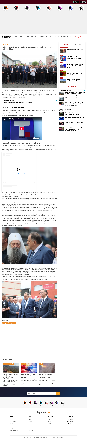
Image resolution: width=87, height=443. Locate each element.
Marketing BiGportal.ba (20, 1)
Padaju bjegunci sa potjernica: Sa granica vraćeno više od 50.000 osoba (75, 66)
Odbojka (30, 425)
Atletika (30, 426)
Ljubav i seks (50, 419)
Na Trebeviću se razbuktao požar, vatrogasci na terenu (75, 50)
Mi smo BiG (27, 1)
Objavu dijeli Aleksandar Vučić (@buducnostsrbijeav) (18, 189)
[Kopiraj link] (14, 323)
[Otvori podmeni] (18, 37)
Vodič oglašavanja (34, 1)
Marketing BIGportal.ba (37, 437)
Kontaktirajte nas (41, 1)
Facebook (71, 419)
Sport (30, 416)
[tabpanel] (72, 67)
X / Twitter (71, 423)
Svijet (11, 425)
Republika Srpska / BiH (14, 421)
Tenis (30, 423)
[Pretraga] (84, 37)
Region (11, 423)
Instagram (71, 421)
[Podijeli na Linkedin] (5, 323)
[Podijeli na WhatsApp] (11, 323)
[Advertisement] (43, 24)
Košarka (30, 421)
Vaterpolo (31, 430)
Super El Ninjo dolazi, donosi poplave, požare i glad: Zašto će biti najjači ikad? (75, 73)
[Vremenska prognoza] (70, 37)
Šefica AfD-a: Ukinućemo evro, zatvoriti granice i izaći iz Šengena (75, 57)
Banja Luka (12, 419)
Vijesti (7, 41)
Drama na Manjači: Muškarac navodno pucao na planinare (73, 80)
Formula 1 (31, 428)
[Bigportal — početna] (7, 37)
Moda (49, 421)
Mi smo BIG (45, 437)
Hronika (11, 426)
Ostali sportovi (32, 432)
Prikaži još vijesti (72, 86)
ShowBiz (49, 423)
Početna (3, 41)
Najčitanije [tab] (78, 44)
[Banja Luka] (75, 36)
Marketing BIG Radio (11, 1)
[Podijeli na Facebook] (3, 323)
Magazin (50, 416)
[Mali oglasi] (73, 37)
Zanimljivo (50, 425)
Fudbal (30, 419)
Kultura (11, 428)
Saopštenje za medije (14, 430)
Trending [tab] (66, 44)
